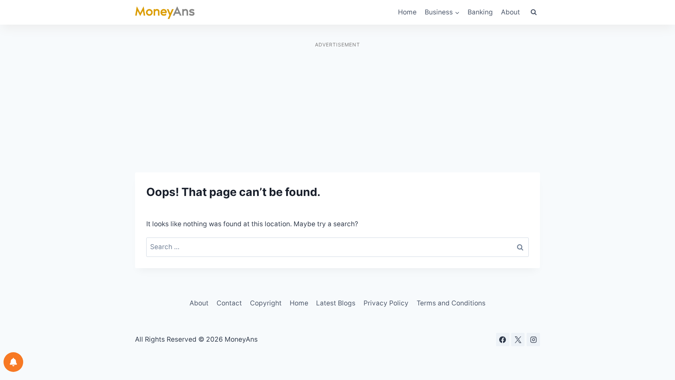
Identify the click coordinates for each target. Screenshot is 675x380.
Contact (229, 303)
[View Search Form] (533, 12)
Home (407, 12)
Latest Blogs (335, 303)
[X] (518, 339)
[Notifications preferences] (13, 362)
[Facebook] (502, 339)
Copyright (266, 303)
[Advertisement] (337, 100)
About (510, 12)
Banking (480, 12)
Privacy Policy (386, 303)
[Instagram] (533, 339)
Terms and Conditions (451, 303)
